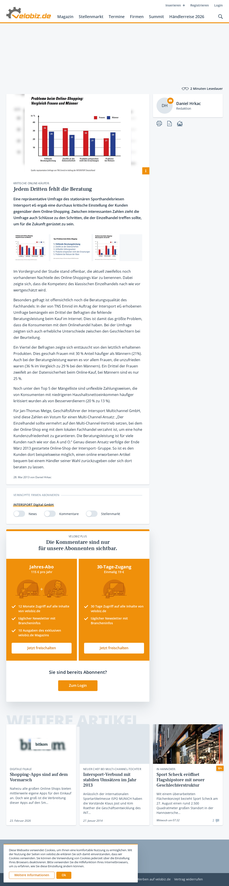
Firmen (137, 16)
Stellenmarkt (91, 16)
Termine (117, 16)
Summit (156, 16)
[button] (63, 875)
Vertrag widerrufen (188, 879)
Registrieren (199, 5)
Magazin (65, 16)
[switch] (19, 514)
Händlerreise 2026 (186, 16)
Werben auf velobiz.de (154, 879)
